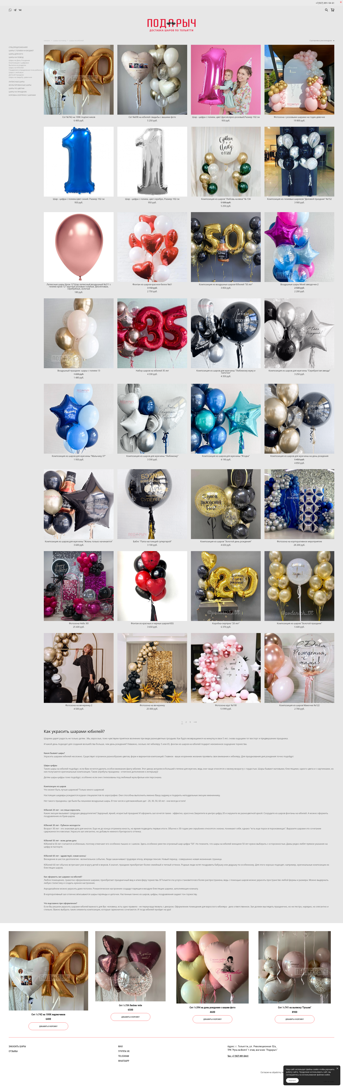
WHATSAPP (123, 1060)
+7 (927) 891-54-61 (240, 1055)
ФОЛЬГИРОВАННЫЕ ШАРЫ (20, 85)
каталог (47, 40)
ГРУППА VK (124, 1051)
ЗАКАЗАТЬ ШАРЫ (17, 1046)
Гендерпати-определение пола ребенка (25, 70)
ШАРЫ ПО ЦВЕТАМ (16, 88)
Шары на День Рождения (19, 60)
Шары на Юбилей (16, 67)
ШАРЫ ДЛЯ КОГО (16, 54)
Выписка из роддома (17, 65)
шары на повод (59, 40)
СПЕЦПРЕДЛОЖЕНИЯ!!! (18, 47)
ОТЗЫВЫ (13, 1051)
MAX (120, 1046)
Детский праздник (16, 75)
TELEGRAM (123, 1056)
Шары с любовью (16, 72)
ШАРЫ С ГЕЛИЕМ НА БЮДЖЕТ (21, 50)
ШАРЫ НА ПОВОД (16, 57)
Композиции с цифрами (19, 63)
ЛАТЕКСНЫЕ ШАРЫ (17, 81)
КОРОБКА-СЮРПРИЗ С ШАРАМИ (22, 95)
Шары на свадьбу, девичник (20, 77)
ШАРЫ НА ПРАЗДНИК (18, 92)
